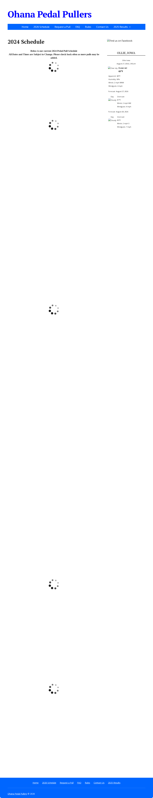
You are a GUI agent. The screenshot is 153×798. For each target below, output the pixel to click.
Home (25, 26)
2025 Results (121, 26)
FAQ (77, 26)
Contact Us (102, 26)
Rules (88, 26)
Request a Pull (62, 26)
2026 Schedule (41, 26)
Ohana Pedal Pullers (49, 14)
